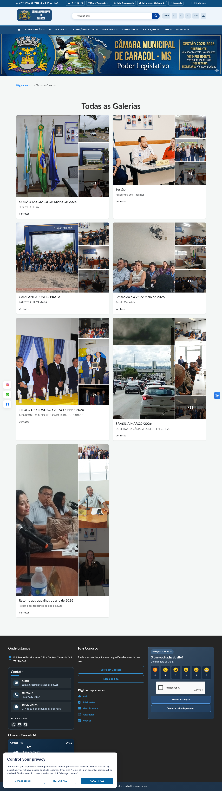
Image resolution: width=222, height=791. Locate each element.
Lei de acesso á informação (153, 3)
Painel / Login (200, 3)
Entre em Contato (111, 670)
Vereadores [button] (128, 30)
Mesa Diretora (90, 708)
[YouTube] (19, 724)
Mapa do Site (111, 679)
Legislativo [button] (108, 30)
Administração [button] (33, 30)
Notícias (86, 721)
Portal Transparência (99, 3)
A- (181, 16)
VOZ (196, 16)
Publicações (88, 702)
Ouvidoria (177, 3)
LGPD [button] (166, 30)
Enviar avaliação (181, 699)
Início (85, 696)
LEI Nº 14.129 (77, 3)
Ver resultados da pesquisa (180, 708)
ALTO (166, 16)
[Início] (19, 30)
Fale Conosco (183, 30)
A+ (174, 16)
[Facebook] (25, 724)
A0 (188, 16)
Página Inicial (23, 85)
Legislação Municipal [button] (83, 30)
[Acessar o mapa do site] (203, 16)
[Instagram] (13, 724)
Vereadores (88, 715)
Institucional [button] (56, 30)
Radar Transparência (125, 3)
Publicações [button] (149, 30)
